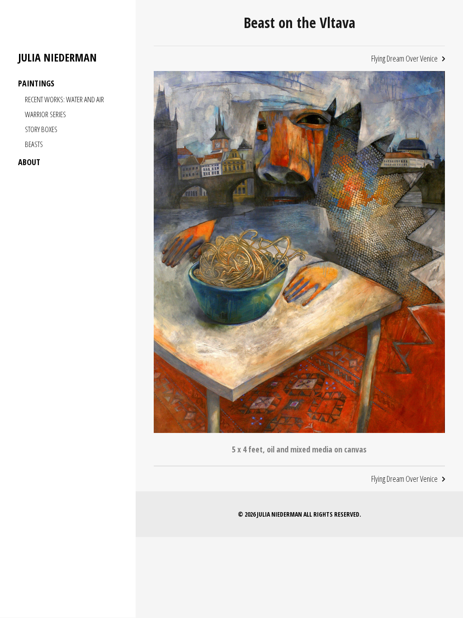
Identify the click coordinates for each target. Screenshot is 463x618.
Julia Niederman (57, 58)
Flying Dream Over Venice (404, 58)
